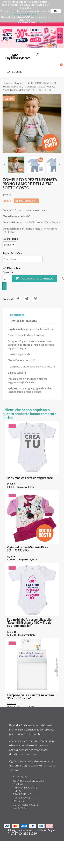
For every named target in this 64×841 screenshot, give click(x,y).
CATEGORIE (14, 71)
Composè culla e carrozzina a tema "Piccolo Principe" (30, 696)
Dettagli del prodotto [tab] (24, 320)
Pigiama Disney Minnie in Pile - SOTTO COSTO (27, 548)
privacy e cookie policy (25, 14)
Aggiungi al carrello (34, 278)
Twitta (26, 298)
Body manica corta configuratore (30, 478)
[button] (58, 50)
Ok (55, 11)
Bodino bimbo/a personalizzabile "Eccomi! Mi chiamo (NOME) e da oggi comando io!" (29, 623)
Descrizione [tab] (17, 314)
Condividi (18, 298)
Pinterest (35, 298)
